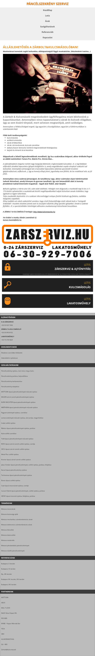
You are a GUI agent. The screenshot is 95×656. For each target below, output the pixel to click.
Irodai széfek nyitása (8, 423)
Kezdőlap (47, 10)
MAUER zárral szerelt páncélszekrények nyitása (17, 397)
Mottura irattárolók (7, 540)
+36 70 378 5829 (7, 340)
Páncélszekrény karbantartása (11, 381)
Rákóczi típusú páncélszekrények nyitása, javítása (18, 428)
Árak (47, 21)
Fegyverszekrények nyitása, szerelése (14, 413)
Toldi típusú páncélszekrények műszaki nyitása (17, 439)
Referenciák (47, 32)
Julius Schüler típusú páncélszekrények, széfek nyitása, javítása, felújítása (26, 465)
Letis (47, 15)
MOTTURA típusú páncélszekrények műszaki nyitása (19, 392)
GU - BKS (4, 644)
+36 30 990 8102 (7, 332)
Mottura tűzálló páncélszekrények (12, 551)
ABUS (3, 603)
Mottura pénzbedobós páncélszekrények (15, 545)
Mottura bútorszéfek (8, 535)
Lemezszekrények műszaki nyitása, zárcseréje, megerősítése (22, 418)
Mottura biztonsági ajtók (9, 514)
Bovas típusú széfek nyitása (10, 480)
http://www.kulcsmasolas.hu (44, 212)
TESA (3, 629)
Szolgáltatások (47, 26)
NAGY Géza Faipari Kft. (9, 613)
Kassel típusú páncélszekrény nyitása (14, 470)
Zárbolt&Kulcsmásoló (8, 650)
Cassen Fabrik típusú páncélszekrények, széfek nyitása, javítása (23, 491)
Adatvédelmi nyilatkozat (9, 358)
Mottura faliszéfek (7, 530)
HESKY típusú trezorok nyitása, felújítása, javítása (18, 496)
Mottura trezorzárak (8, 509)
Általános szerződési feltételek (11, 353)
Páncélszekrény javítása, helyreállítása (14, 376)
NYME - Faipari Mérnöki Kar (10, 623)
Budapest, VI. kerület (8, 569)
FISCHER (4, 618)
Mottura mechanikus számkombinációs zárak (16, 519)
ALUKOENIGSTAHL (7, 639)
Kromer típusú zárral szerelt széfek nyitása (16, 460)
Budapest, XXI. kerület (8, 584)
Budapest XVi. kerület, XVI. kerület (12, 579)
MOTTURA (4, 597)
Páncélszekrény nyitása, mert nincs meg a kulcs (17, 371)
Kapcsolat (47, 37)
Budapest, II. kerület (8, 564)
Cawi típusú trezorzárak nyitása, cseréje (15, 486)
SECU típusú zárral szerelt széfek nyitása (15, 449)
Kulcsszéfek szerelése (8, 433)
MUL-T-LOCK (5, 608)
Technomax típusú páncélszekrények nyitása (16, 475)
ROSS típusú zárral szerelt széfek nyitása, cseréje (18, 444)
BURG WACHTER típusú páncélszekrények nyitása (18, 402)
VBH (2, 634)
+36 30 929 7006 (7, 325)
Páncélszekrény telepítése (10, 387)
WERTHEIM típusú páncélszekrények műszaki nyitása (19, 407)
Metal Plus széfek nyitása (10, 454)
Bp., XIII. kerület (6, 574)
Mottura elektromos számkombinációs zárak (16, 525)
